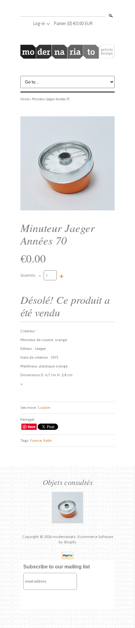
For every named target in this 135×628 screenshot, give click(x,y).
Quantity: (28, 275)
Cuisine (44, 407)
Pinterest (77, 8)
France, (36, 440)
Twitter (67, 8)
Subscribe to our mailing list (56, 566)
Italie (47, 440)
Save (31, 426)
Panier (73, 23)
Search (110, 15)
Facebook (56, 8)
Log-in (39, 23)
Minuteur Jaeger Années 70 (50, 99)
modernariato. (65, 537)
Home (24, 99)
